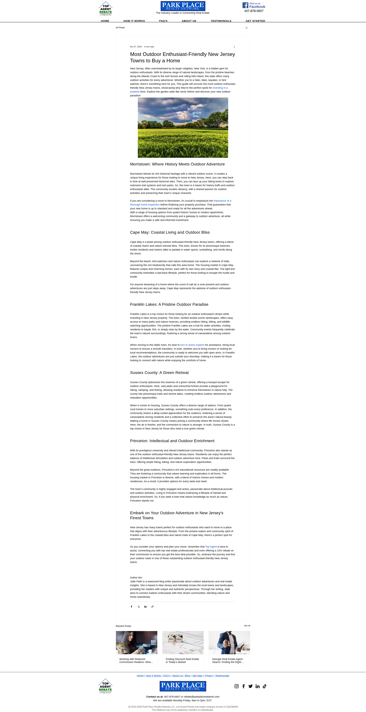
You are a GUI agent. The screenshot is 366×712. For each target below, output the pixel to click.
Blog (187, 675)
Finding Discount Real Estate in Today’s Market (182, 661)
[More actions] (234, 46)
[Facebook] (243, 686)
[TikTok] (264, 686)
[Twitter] (250, 686)
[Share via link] (152, 606)
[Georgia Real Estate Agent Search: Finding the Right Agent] (229, 642)
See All (247, 625)
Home (140, 675)
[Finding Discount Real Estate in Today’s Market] (183, 642)
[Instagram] (236, 686)
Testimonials (222, 675)
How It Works (153, 675)
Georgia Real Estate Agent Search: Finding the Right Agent (227, 661)
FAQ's (166, 675)
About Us (177, 675)
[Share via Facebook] (131, 606)
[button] (246, 27)
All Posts (120, 27)
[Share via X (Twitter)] (138, 606)
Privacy (209, 675)
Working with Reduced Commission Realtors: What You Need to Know (135, 661)
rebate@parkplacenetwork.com (201, 696)
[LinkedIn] (257, 686)
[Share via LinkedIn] (145, 606)
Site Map (197, 675)
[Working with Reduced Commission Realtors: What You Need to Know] (136, 642)
